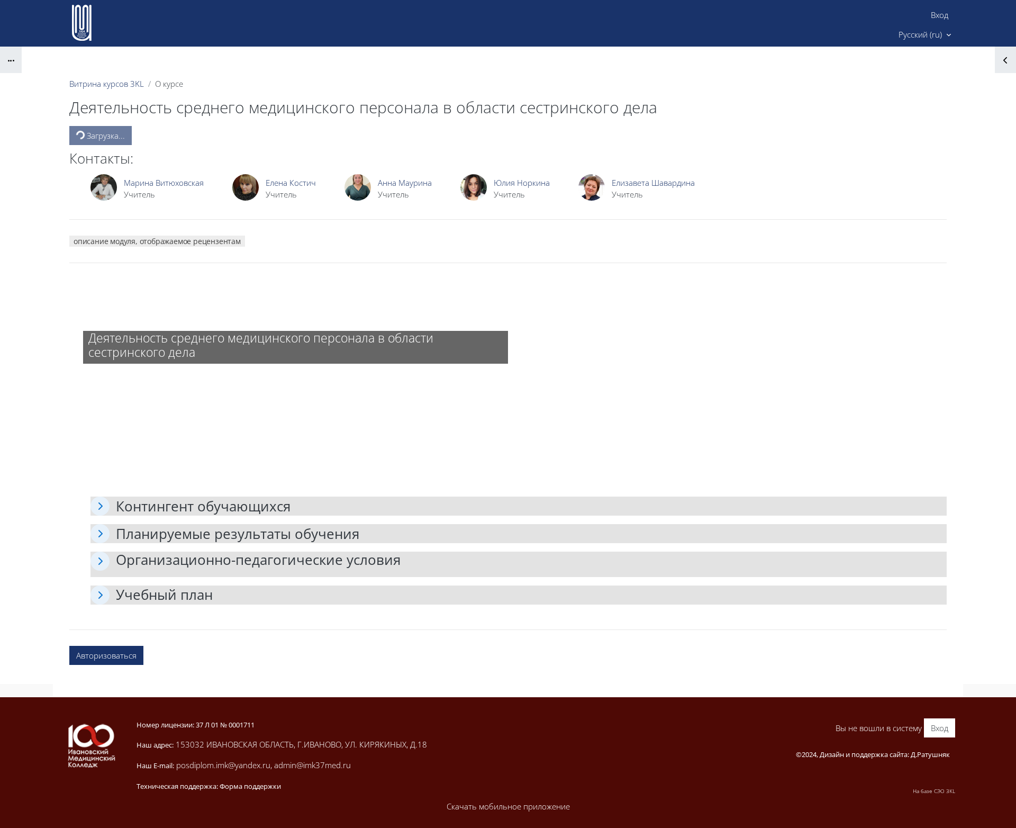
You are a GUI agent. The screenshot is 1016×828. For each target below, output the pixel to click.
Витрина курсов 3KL (106, 83)
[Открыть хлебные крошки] (11, 60)
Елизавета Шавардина (653, 182)
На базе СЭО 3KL (934, 791)
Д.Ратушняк (930, 754)
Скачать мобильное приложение (508, 806)
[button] (924, 35)
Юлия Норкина (522, 182)
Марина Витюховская (164, 182)
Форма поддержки (250, 786)
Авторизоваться (106, 655)
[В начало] (91, 745)
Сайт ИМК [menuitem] (861, 34)
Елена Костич (291, 182)
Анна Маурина (405, 182)
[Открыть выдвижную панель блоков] (1005, 60)
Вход (939, 15)
